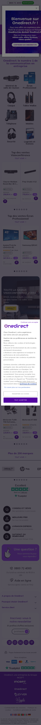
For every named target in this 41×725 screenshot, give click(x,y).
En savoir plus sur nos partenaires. (17, 387)
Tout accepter (20, 400)
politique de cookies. (28, 384)
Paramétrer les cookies (20, 394)
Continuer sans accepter (29, 322)
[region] (20, 362)
